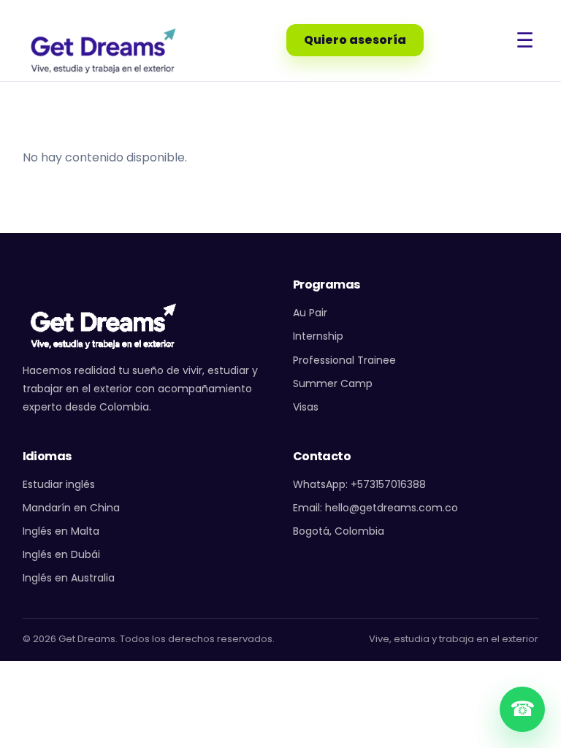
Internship (318, 336)
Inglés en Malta (61, 531)
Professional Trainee (344, 360)
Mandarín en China (71, 507)
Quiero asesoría (355, 39)
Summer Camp (333, 383)
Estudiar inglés (59, 484)
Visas (305, 407)
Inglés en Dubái (61, 554)
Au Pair (310, 312)
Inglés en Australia (69, 577)
